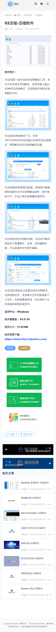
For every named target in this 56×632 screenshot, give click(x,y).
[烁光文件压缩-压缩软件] (11, 561)
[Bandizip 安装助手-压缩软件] (11, 485)
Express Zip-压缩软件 (32, 588)
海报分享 (27, 434)
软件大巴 (23, 623)
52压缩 (10, 348)
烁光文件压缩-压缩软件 (32, 558)
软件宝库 (28, 15)
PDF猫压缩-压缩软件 (31, 573)
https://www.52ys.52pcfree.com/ (26, 339)
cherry (10, 29)
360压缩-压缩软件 (30, 543)
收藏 (12, 434)
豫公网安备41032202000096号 (34, 626)
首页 (18, 15)
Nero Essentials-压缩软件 (34, 513)
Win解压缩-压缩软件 (31, 497)
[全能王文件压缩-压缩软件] (11, 531)
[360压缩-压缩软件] (11, 545)
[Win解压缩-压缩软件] (11, 500)
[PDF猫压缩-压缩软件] (11, 576)
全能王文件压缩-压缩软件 (33, 528)
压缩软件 (39, 15)
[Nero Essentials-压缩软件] (11, 518)
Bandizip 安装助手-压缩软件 (35, 482)
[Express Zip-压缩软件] (11, 591)
